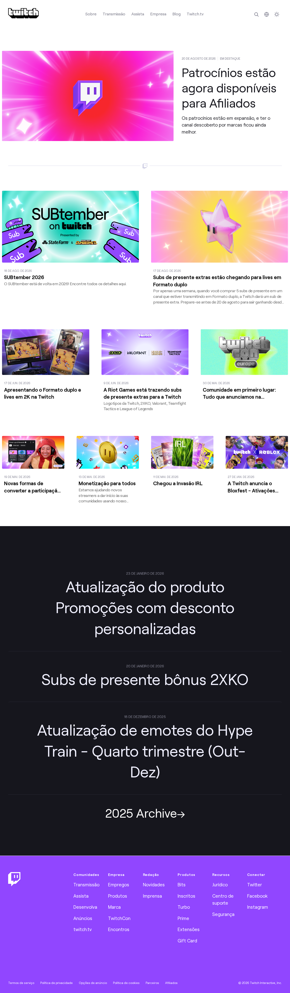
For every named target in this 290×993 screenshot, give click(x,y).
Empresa (158, 13)
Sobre (91, 13)
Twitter (254, 884)
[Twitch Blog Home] (23, 13)
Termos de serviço (21, 983)
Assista (137, 13)
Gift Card (187, 940)
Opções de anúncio (93, 983)
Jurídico (220, 884)
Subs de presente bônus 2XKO (145, 679)
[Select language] (266, 14)
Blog (176, 13)
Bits (182, 884)
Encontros (118, 929)
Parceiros (152, 983)
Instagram (257, 907)
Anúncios (82, 918)
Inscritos (186, 896)
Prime (183, 918)
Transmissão (114, 13)
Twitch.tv (195, 13)
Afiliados (171, 983)
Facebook (257, 896)
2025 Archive (141, 812)
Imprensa (152, 896)
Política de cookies (126, 983)
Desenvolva (85, 907)
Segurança (223, 914)
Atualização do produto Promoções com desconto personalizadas (145, 607)
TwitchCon (119, 918)
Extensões (189, 929)
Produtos (117, 896)
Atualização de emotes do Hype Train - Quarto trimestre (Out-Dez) (145, 750)
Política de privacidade (56, 983)
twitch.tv (82, 929)
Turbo (184, 907)
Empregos (118, 884)
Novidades (154, 884)
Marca (114, 907)
